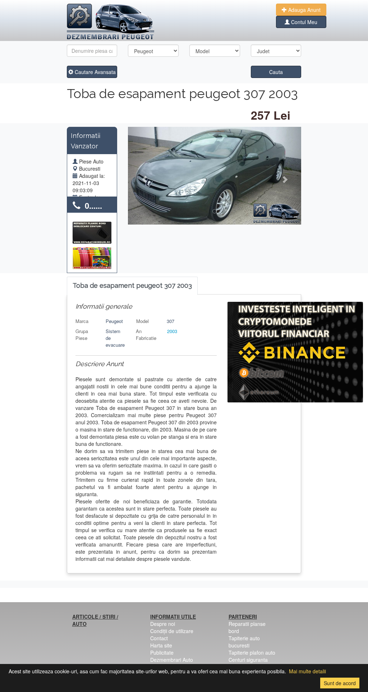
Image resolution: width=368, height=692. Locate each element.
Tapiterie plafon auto (252, 652)
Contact (159, 638)
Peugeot (114, 321)
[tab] (132, 286)
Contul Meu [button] (303, 22)
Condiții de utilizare (171, 631)
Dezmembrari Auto (171, 659)
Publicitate (162, 652)
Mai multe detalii (307, 671)
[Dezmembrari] (110, 21)
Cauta (276, 71)
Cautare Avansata (94, 71)
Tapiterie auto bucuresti (244, 642)
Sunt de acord (340, 683)
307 (170, 321)
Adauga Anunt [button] (304, 9)
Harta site (161, 645)
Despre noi (162, 623)
